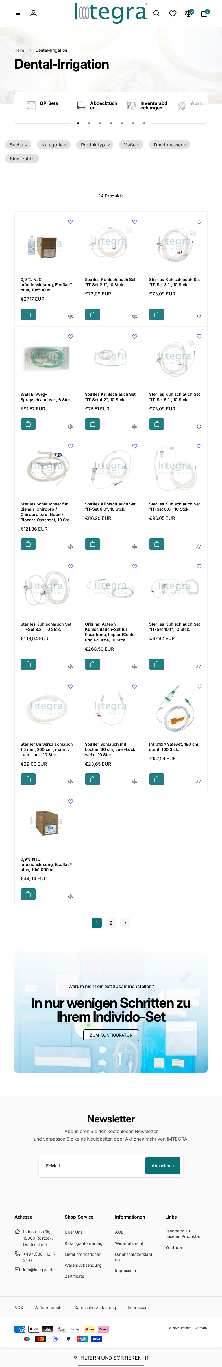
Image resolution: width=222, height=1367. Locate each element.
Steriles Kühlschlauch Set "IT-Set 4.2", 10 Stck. (110, 397)
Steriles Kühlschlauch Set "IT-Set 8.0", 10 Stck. (174, 506)
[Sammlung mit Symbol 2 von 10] (89, 123)
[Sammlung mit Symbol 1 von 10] (78, 123)
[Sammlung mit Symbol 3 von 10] (100, 123)
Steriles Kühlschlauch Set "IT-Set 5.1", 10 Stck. (174, 397)
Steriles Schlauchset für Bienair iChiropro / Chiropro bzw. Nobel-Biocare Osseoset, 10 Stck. (47, 511)
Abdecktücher (103, 105)
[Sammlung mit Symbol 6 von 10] (133, 123)
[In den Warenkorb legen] (28, 314)
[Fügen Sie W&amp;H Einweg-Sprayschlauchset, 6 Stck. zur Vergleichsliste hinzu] (70, 427)
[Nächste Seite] (125, 923)
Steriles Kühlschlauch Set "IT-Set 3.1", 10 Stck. (174, 282)
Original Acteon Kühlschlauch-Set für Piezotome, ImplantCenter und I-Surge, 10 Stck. (110, 632)
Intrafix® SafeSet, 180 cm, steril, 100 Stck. (174, 747)
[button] (18, 13)
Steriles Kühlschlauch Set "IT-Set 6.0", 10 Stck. (110, 506)
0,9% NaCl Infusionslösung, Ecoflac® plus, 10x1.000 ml (46, 864)
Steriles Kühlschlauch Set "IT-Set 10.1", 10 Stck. (174, 627)
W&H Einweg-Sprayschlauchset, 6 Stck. (46, 397)
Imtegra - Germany (194, 1327)
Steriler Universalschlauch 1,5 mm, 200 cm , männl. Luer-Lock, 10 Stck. (47, 749)
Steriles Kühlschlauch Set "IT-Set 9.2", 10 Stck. (46, 627)
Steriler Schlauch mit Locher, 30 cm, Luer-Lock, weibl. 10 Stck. (111, 749)
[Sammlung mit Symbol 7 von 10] (144, 123)
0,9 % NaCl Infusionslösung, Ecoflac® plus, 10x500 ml (46, 284)
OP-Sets (49, 103)
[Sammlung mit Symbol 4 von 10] (111, 123)
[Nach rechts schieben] (193, 107)
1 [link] (97, 923)
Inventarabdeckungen (153, 105)
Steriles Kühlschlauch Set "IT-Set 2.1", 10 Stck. (110, 282)
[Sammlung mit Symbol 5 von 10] (122, 123)
